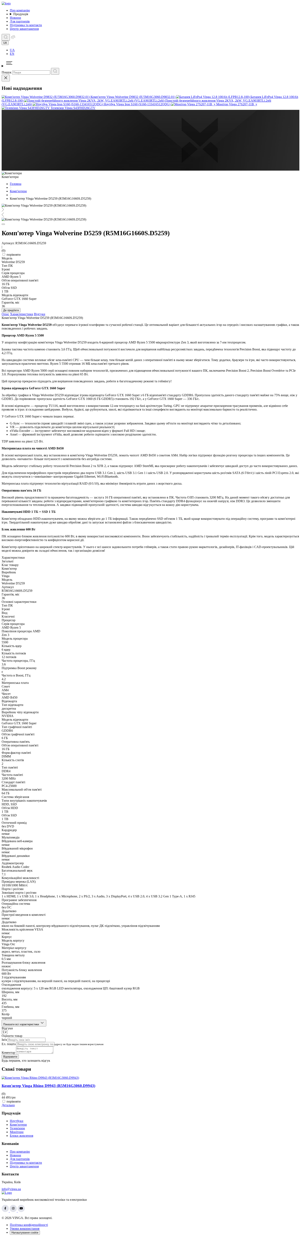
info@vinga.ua (11, 1189)
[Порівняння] (13, 38)
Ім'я (4, 1039)
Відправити (10, 1056)
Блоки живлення (21, 1135)
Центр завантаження (24, 28)
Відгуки (39, 314)
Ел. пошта (9, 1044)
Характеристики (21, 314)
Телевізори (17, 1128)
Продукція (20, 14)
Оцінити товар (12, 1036)
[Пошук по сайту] (6, 37)
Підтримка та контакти (26, 25)
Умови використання (24, 1228)
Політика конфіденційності (29, 1225)
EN (12, 53)
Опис (5, 314)
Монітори (17, 1132)
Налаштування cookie (24, 1232)
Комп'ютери (18, 1124)
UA (12, 50)
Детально (8, 1105)
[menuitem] (154, 50)
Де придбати (11, 310)
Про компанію (20, 10)
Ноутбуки (16, 1121)
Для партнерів (20, 21)
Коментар (8, 1052)
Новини (15, 17)
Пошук (6, 72)
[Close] (6, 78)
